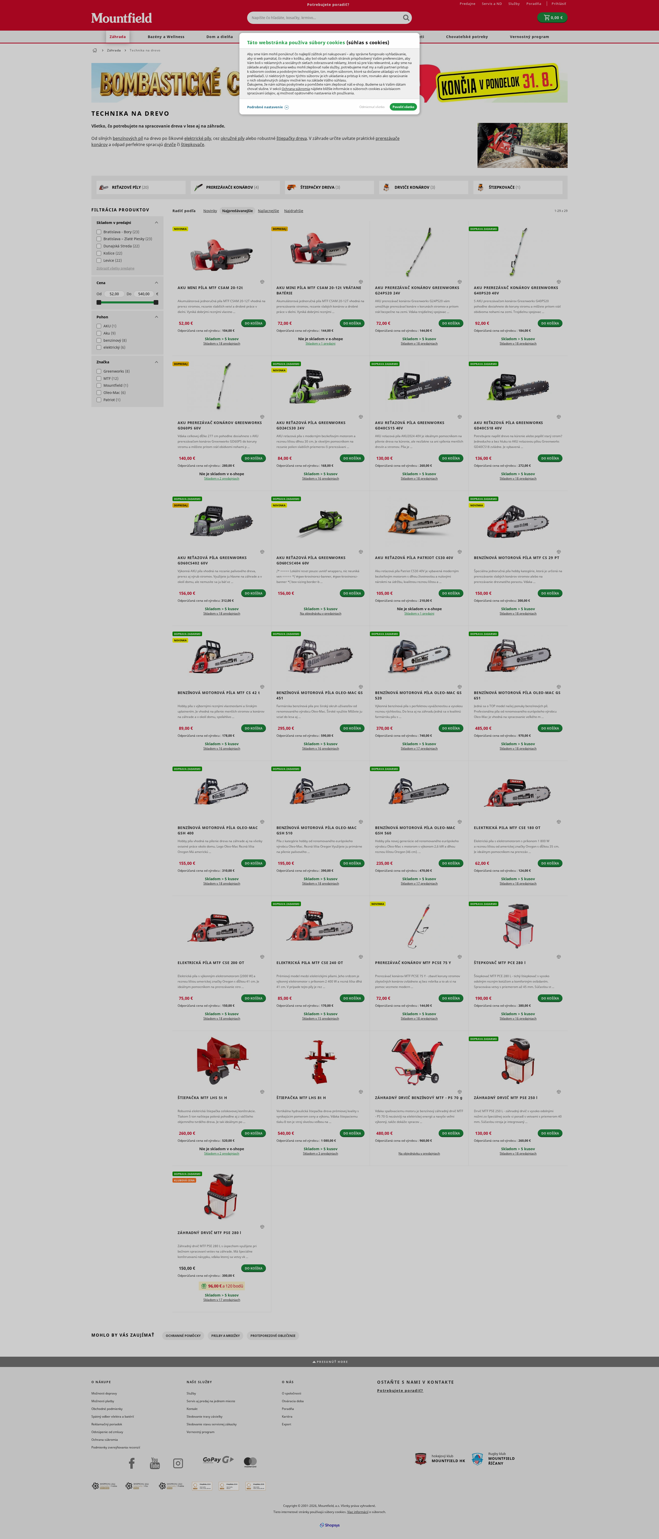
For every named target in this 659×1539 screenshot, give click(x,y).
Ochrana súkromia (296, 88)
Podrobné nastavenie (265, 107)
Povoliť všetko (403, 107)
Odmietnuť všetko (372, 107)
